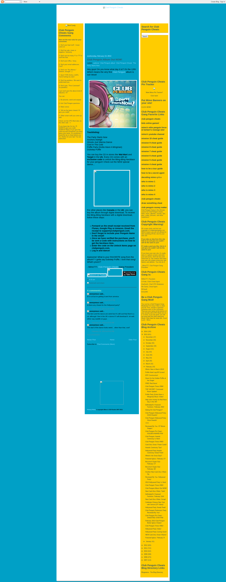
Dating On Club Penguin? (154, 410)
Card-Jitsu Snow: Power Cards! (156, 444)
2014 (146, 331)
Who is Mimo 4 (148, 194)
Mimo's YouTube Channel (152, 134)
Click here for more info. (154, 318)
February (149, 367)
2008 (146, 557)
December (149, 337)
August (148, 349)
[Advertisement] (113, 15)
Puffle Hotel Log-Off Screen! (155, 372)
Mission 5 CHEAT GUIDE (151, 160)
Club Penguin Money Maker (154, 207)
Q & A (159, 177)
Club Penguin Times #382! (154, 485)
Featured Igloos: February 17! (155, 459)
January (149, 541)
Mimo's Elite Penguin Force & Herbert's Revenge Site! (153, 128)
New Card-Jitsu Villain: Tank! (155, 491)
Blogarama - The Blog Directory (152, 572)
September (150, 346)
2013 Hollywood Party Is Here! (155, 482)
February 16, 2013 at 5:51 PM (103, 331)
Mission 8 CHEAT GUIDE (151, 147)
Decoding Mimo (148, 177)
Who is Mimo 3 (148, 190)
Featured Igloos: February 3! (155, 538)
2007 (146, 560)
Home (112, 340)
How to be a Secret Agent (152, 173)
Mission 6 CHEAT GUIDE (151, 156)
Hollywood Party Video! (153, 529)
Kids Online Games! (150, 123)
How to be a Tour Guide (152, 168)
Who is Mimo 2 (148, 186)
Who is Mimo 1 (148, 181)
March (148, 364)
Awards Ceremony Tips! (153, 447)
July (147, 352)
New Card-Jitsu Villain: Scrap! (155, 499)
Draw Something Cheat (151, 203)
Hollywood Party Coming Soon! (156, 532)
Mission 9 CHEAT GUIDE (151, 143)
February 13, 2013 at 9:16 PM (103, 309)
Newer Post (91, 340)
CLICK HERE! (146, 107)
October (149, 343)
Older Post (133, 340)
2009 (146, 554)
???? (147, 423)
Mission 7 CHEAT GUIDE (151, 151)
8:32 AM (92, 279)
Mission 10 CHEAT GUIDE (152, 138)
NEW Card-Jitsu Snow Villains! (155, 535)
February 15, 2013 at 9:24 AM (103, 323)
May (147, 358)
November (149, 340)
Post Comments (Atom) (106, 344)
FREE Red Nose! (151, 383)
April (147, 361)
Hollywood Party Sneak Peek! (155, 507)
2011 (146, 548)
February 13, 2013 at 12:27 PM (103, 300)
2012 (146, 545)
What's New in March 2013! (154, 369)
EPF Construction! (151, 375)
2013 (146, 334)
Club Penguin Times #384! (154, 386)
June (148, 355)
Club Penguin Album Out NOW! (104, 59)
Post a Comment (93, 335)
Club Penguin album (107, 63)
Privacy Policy (91, 409)
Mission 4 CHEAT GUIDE (151, 164)
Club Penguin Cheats (124, 63)
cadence (96, 63)
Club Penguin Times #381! (154, 526)
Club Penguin (119, 72)
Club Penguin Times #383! (154, 442)
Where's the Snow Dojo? (153, 456)
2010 (146, 551)
